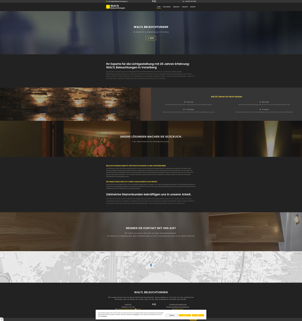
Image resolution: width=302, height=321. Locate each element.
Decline (184, 315)
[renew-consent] (2, 319)
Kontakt (193, 7)
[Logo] (120, 7)
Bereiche (176, 7)
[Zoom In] (2, 253)
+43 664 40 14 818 (190, 1)
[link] (166, 6)
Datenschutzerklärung (128, 309)
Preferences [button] (104, 316)
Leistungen (166, 7)
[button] (151, 38)
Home (159, 7)
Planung (188, 102)
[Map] (151, 267)
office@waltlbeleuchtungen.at (117, 1)
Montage (264, 102)
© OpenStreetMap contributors (295, 281)
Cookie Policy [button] (136, 314)
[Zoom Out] (2, 255)
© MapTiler (286, 281)
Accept (197, 315)
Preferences (171, 315)
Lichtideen (188, 109)
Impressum (120, 309)
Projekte (185, 7)
